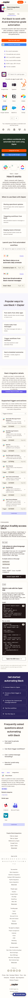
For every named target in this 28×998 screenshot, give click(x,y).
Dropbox (14, 891)
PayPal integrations (14, 879)
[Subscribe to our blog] (20, 971)
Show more (14, 884)
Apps (3, 772)
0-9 (2, 859)
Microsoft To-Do (14, 916)
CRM (14, 938)
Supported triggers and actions (14, 400)
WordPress (14, 899)
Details (22, 256)
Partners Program (14, 980)
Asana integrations (14, 882)
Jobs (25, 975)
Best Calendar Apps (14, 960)
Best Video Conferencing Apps (14, 950)
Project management (14, 930)
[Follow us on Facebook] (8, 971)
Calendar (14, 933)
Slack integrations (14, 872)
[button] (14, 44)
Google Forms (14, 843)
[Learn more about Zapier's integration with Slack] (3, 775)
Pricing (3, 975)
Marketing (14, 940)
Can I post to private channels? (12, 742)
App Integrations (20, 977)
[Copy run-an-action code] (23, 624)
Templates (12, 977)
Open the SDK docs (12, 659)
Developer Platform (14, 975)
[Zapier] (6, 2)
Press (21, 975)
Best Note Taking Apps (14, 957)
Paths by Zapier (14, 836)
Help (5, 788)
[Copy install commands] (23, 606)
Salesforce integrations (14, 874)
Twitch (14, 911)
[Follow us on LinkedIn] (11, 971)
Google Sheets (14, 894)
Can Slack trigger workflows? (15, 749)
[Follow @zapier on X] (14, 971)
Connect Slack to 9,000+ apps (14, 391)
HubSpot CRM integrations (14, 877)
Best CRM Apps (14, 955)
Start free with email (14, 40)
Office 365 (14, 901)
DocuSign (14, 896)
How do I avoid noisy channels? (12, 763)
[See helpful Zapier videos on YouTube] (17, 971)
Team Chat (10, 9)
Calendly (14, 913)
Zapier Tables (14, 845)
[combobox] (16, 74)
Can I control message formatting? (12, 755)
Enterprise (6, 977)
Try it (19, 267)
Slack (8, 772)
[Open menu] (25, 2)
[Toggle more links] (14, 848)
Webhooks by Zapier (14, 840)
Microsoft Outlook (14, 918)
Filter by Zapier (14, 838)
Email (14, 935)
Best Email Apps (14, 952)
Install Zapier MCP (13, 576)
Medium (14, 921)
